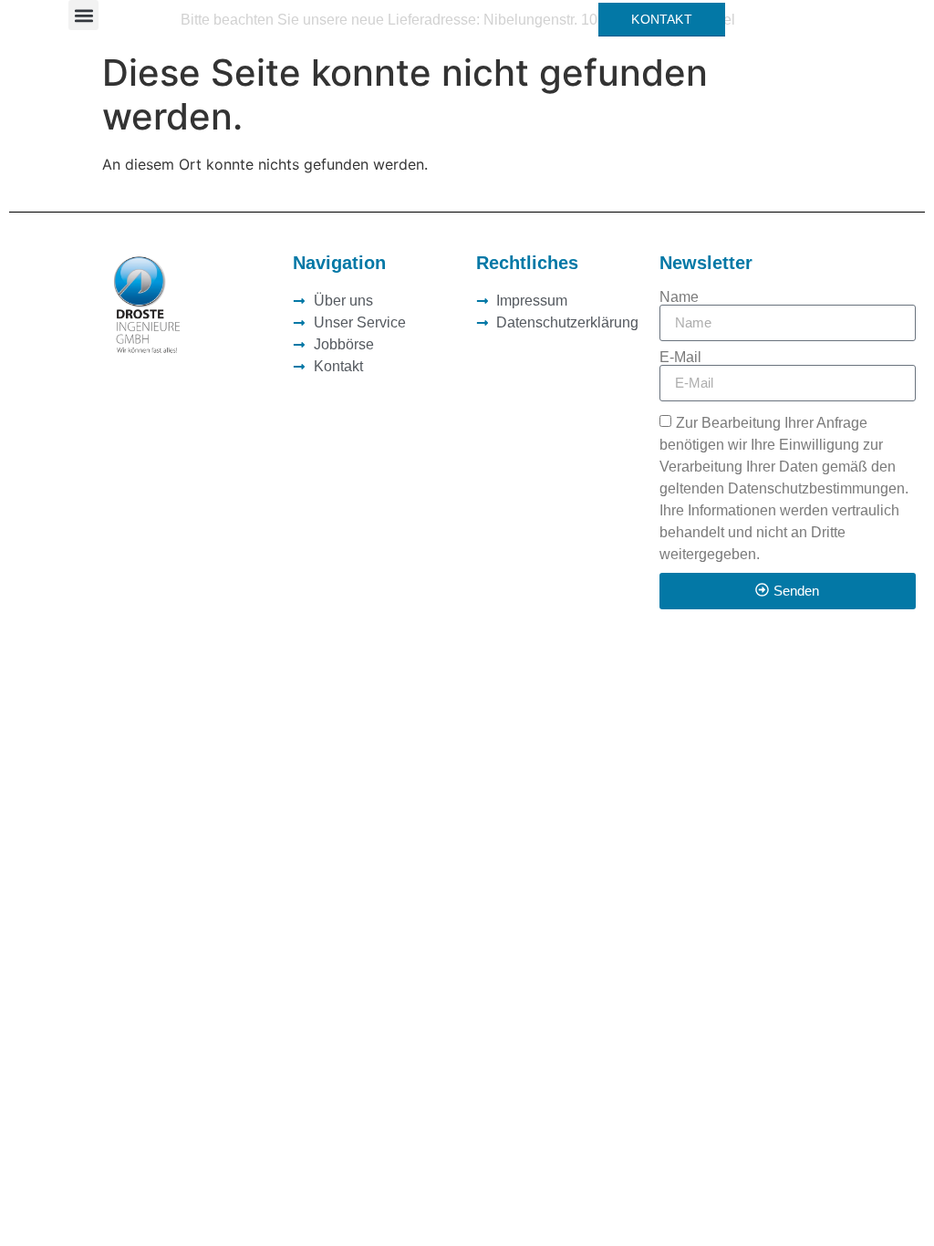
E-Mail (680, 357)
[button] (83, 15)
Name (679, 297)
